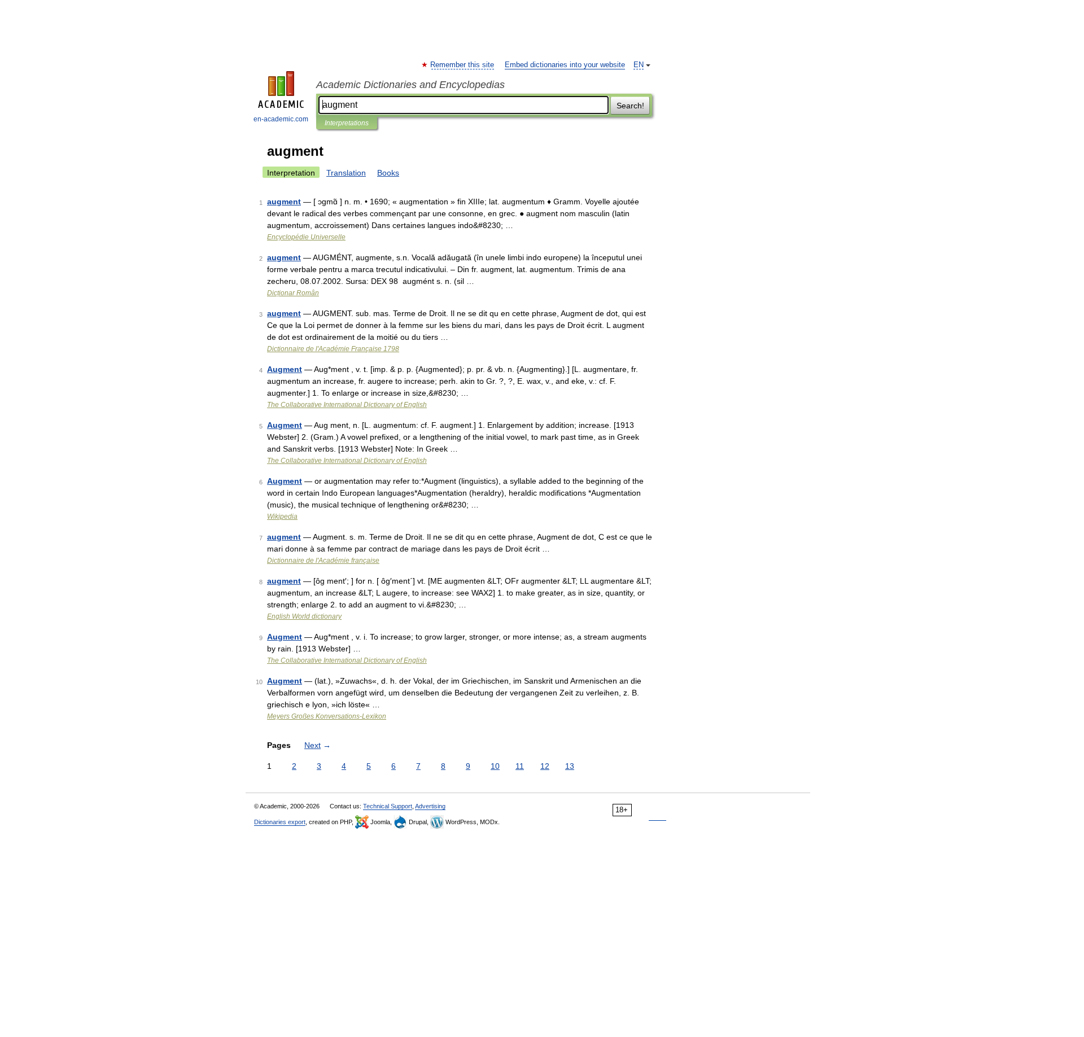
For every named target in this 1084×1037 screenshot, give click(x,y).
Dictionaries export (279, 822)
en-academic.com (280, 119)
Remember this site (462, 65)
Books (388, 172)
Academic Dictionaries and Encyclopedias (410, 84)
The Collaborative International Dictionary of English (347, 405)
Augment (284, 369)
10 (495, 766)
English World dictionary (304, 616)
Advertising (430, 806)
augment (284, 201)
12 (544, 766)
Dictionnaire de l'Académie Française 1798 (333, 349)
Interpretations (347, 123)
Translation (346, 172)
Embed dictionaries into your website (565, 65)
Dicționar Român (293, 293)
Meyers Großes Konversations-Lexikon (326, 716)
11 (519, 766)
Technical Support (387, 806)
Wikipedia (282, 516)
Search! (630, 105)
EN (638, 65)
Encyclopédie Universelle (306, 237)
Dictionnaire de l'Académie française (323, 561)
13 (569, 766)
